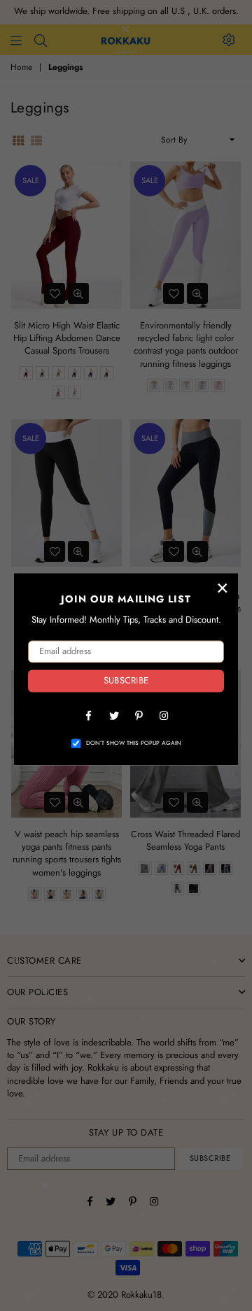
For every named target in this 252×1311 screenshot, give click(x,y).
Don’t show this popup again (133, 743)
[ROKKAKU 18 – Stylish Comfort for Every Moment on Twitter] (113, 715)
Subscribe (126, 681)
